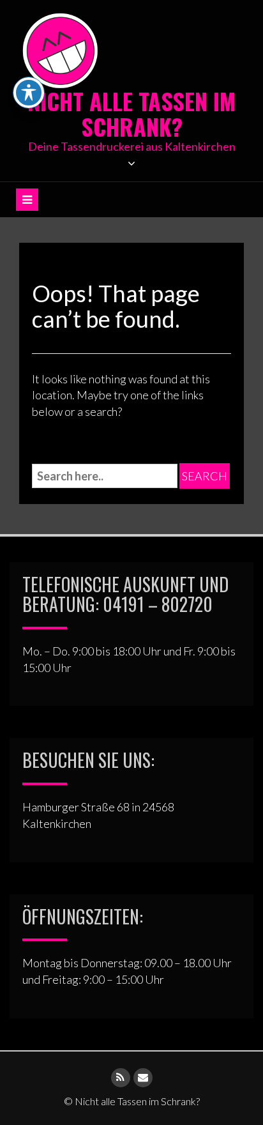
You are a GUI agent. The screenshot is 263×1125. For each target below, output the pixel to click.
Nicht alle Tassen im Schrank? (131, 113)
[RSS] (120, 1077)
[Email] (143, 1077)
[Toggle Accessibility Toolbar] (28, 92)
